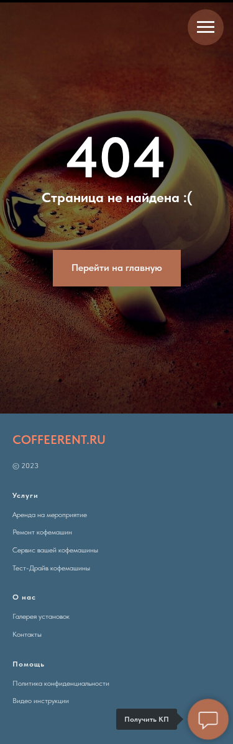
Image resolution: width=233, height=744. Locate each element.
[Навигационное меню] (205, 27)
